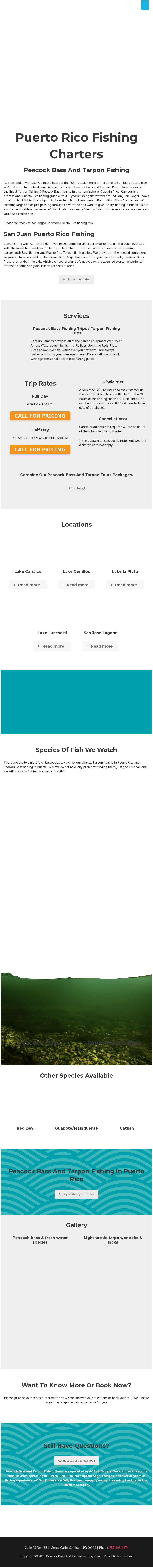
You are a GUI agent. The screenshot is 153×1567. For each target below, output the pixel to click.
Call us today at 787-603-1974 (76, 1460)
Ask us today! (76, 488)
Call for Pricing (40, 415)
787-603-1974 (118, 1548)
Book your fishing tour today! (76, 1194)
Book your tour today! (76, 279)
